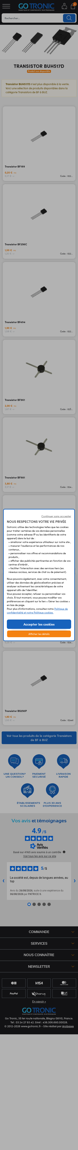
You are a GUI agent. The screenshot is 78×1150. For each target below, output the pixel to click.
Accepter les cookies (39, 624)
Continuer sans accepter (56, 516)
